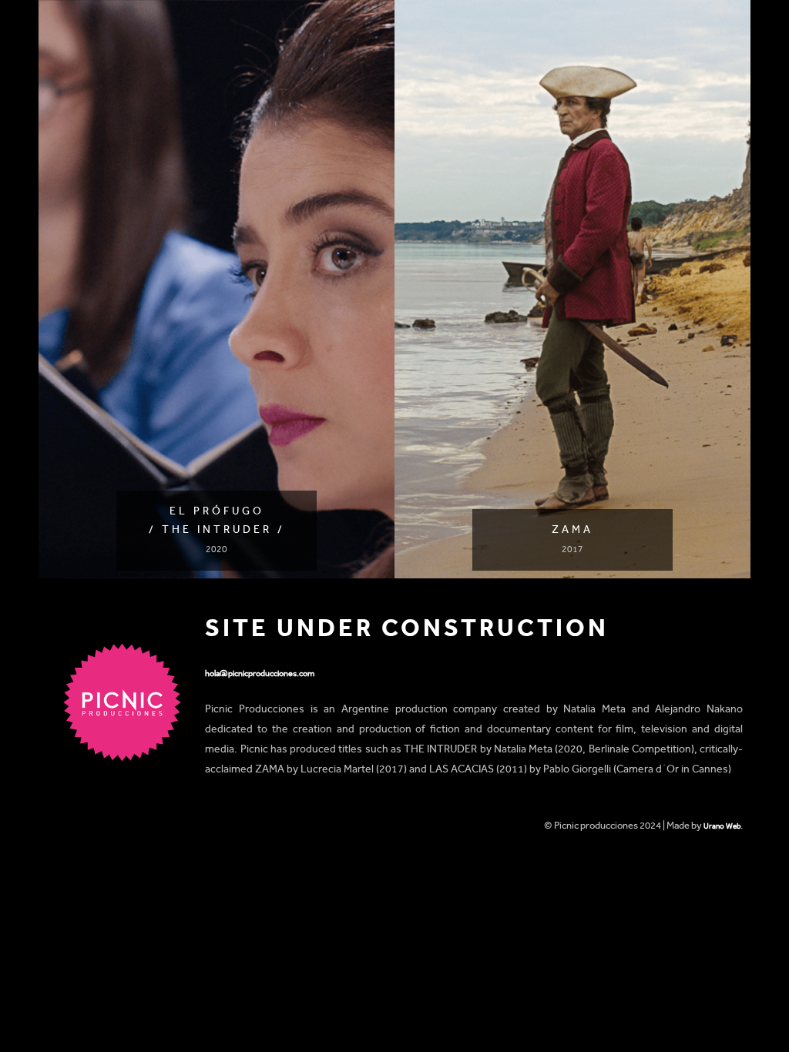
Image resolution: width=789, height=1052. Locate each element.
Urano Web (721, 826)
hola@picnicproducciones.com (259, 673)
